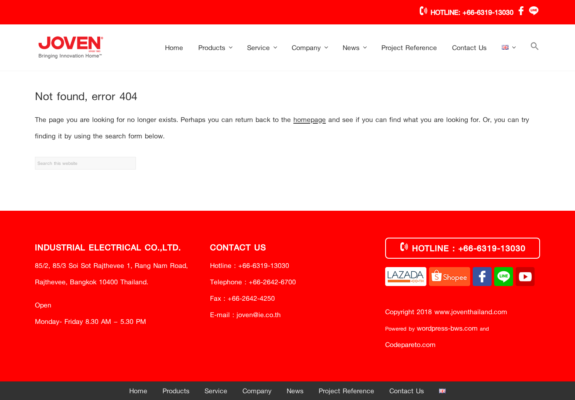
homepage (309, 119)
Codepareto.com (410, 344)
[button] (535, 47)
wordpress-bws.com (447, 328)
